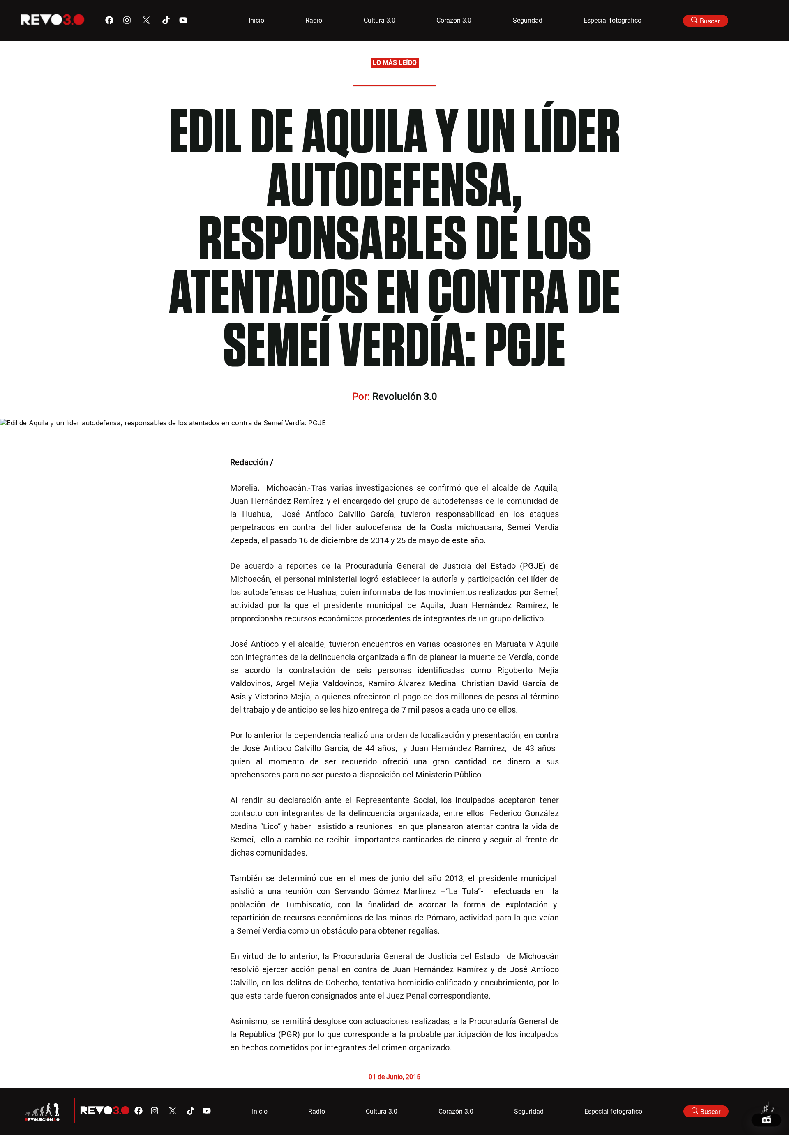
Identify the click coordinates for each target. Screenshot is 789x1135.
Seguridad (527, 20)
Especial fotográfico (612, 20)
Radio (313, 20)
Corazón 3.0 (453, 20)
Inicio (256, 20)
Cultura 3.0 (379, 20)
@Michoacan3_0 (305, 462)
